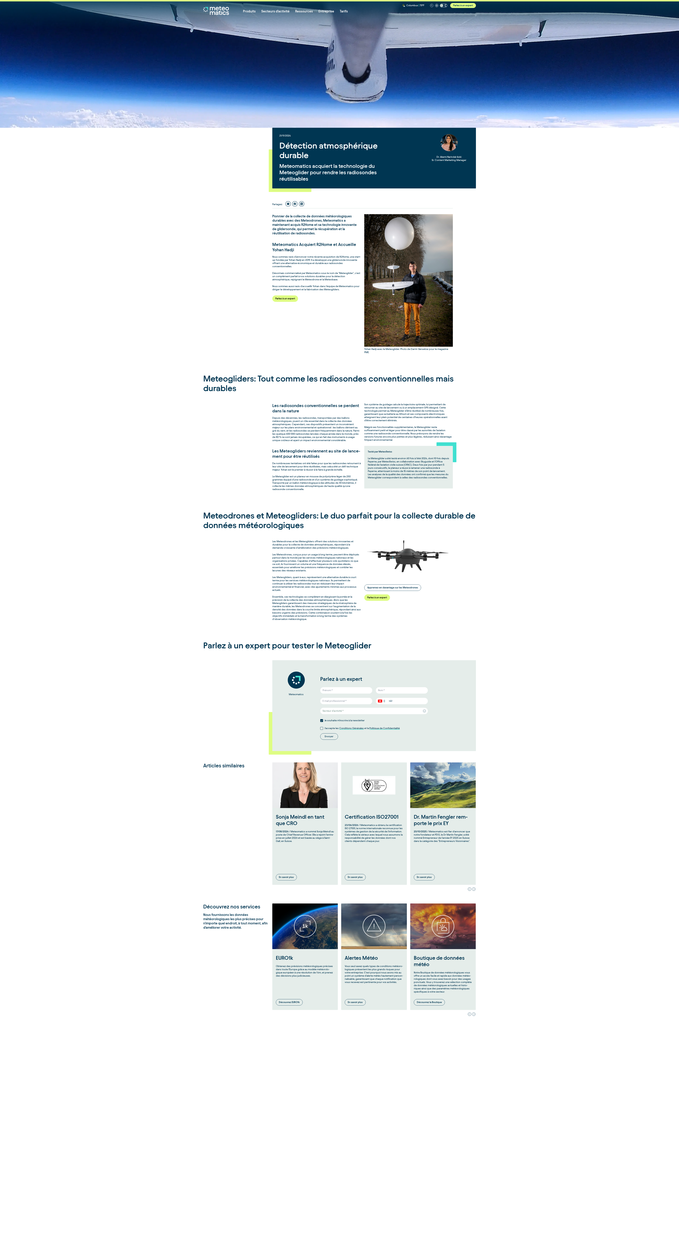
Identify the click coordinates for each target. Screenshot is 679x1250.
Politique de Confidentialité (384, 728)
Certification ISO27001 (372, 817)
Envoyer (329, 736)
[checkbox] (321, 720)
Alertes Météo (361, 958)
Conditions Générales (351, 728)
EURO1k (284, 958)
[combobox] (374, 711)
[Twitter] (288, 204)
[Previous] (469, 889)
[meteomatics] (223, 10)
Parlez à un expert (463, 5)
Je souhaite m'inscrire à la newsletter (344, 720)
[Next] (474, 889)
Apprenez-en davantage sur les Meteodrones (392, 587)
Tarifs (344, 11)
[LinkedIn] (301, 204)
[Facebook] (295, 204)
